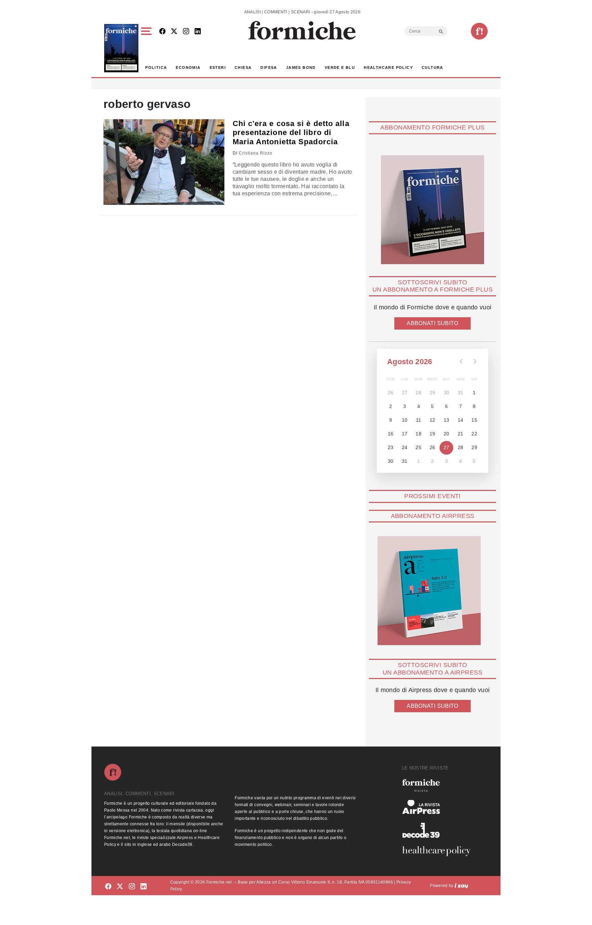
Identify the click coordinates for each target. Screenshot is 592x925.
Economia (188, 67)
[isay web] (461, 885)
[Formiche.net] (479, 31)
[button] (147, 48)
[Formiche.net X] (174, 32)
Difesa (268, 67)
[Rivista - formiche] (439, 785)
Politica (156, 67)
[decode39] (439, 830)
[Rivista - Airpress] (439, 807)
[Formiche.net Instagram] (186, 32)
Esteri (218, 67)
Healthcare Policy (388, 67)
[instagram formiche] (132, 887)
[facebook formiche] (108, 887)
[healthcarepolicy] (439, 851)
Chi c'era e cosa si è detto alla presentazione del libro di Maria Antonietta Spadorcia (291, 132)
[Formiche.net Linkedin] (198, 32)
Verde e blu (340, 67)
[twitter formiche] (120, 887)
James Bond (301, 67)
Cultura (432, 67)
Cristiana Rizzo (255, 153)
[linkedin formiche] (143, 887)
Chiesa (243, 67)
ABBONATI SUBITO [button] (432, 323)
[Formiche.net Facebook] (162, 32)
